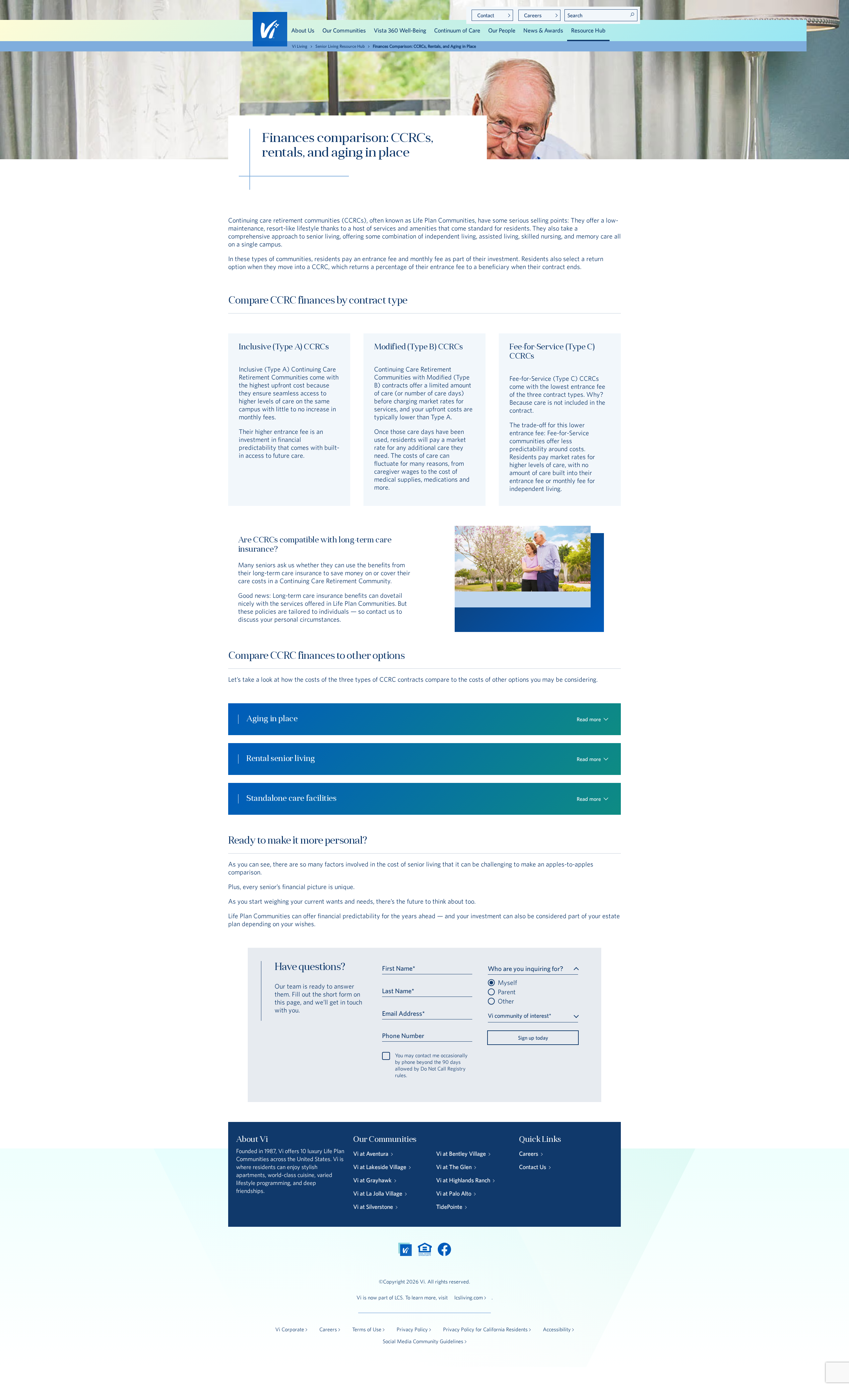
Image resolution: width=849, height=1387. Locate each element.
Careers (533, 15)
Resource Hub (588, 30)
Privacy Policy (412, 1329)
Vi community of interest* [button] (519, 1015)
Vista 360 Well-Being (400, 30)
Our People (501, 30)
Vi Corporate (289, 1329)
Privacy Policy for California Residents (485, 1329)
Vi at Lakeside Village (379, 1167)
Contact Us (532, 1167)
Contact (485, 15)
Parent (507, 992)
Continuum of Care (457, 30)
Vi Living (299, 46)
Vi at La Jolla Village (377, 1193)
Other (506, 1001)
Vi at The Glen (454, 1167)
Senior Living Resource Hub (340, 46)
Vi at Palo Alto (453, 1193)
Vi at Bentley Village (461, 1153)
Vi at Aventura (370, 1153)
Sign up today (533, 1037)
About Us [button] (302, 30)
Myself (507, 983)
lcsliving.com (468, 1297)
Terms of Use (366, 1329)
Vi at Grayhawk (372, 1180)
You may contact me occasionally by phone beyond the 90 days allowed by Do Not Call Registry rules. (431, 1065)
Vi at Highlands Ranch (463, 1180)
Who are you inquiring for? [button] (525, 968)
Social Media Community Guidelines (423, 1341)
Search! (632, 14)
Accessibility (557, 1329)
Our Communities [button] (344, 30)
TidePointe (449, 1207)
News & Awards (543, 30)
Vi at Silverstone (373, 1207)
